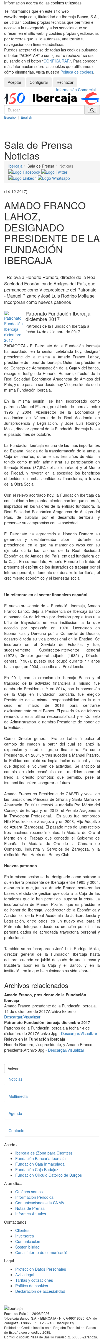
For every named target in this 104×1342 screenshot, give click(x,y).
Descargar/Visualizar (22, 1017)
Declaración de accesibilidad (40, 1291)
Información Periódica (34, 1197)
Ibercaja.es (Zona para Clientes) (43, 1153)
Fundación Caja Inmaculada (40, 1164)
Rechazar (65, 82)
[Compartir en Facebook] (24, 171)
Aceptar (14, 82)
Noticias (15, 1079)
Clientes (22, 1230)
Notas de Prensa (30, 1208)
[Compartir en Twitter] (54, 171)
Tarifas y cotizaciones (34, 1280)
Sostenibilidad (27, 1247)
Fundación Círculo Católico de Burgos (48, 1175)
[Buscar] (92, 110)
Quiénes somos (29, 1191)
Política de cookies (76, 72)
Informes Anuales (30, 1213)
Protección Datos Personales (40, 1269)
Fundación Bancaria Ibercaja (40, 1158)
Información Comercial (76, 89)
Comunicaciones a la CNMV (39, 1202)
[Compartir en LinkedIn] (23, 177)
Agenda (15, 1113)
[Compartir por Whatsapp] (54, 177)
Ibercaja (15, 166)
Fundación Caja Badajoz (36, 1169)
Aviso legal (24, 1274)
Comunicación (27, 1241)
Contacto (16, 1130)
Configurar (39, 82)
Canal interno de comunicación (42, 1252)
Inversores (24, 1236)
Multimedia (18, 1096)
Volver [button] (13, 1068)
